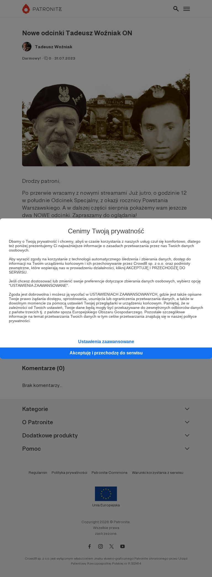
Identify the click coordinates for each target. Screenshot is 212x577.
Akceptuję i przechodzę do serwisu (106, 353)
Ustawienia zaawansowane (106, 341)
